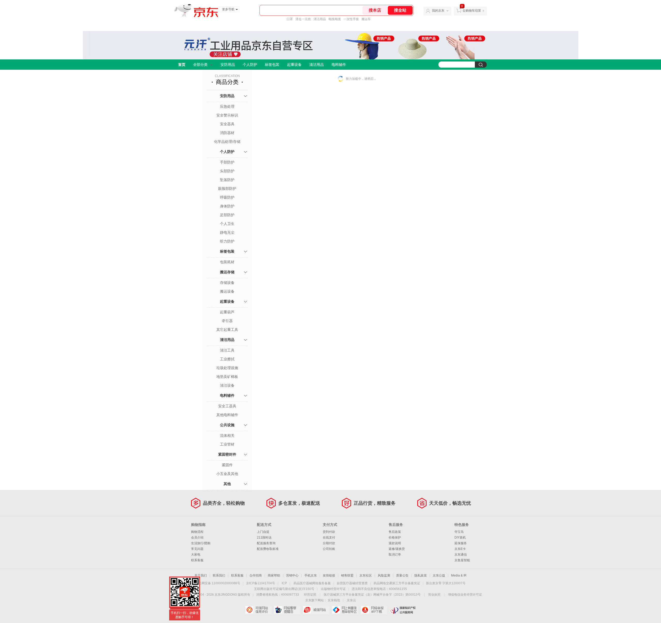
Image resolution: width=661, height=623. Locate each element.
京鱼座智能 (462, 560)
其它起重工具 (227, 330)
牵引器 (227, 321)
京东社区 (365, 575)
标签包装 (272, 65)
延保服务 (460, 543)
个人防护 (250, 65)
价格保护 (395, 537)
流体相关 (227, 435)
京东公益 (439, 575)
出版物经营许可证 (333, 589)
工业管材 (227, 444)
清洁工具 (227, 350)
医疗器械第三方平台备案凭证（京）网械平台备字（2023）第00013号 (372, 594)
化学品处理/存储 (227, 141)
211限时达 (264, 537)
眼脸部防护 (227, 188)
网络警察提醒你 (287, 610)
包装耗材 (227, 262)
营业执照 (434, 594)
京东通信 (460, 554)
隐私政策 (420, 575)
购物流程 (197, 532)
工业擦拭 (227, 359)
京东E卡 (460, 549)
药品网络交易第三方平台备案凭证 (397, 583)
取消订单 (395, 554)
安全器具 (227, 124)
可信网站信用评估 (258, 610)
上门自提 (263, 532)
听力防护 (227, 241)
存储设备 (227, 283)
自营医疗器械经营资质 (352, 583)
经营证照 (310, 594)
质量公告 (402, 575)
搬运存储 (227, 272)
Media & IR (459, 575)
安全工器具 (227, 406)
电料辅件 (339, 65)
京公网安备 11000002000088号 (217, 583)
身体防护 (227, 206)
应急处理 (227, 106)
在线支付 (329, 537)
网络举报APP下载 (374, 610)
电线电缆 (334, 19)
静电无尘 (227, 232)
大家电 (195, 554)
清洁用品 (319, 19)
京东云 (351, 600)
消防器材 (227, 133)
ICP (284, 583)
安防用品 (228, 65)
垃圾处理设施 (227, 368)
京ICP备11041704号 (260, 583)
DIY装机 (460, 537)
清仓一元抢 (303, 19)
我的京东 (438, 10)
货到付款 (329, 532)
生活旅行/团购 (200, 543)
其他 (227, 484)
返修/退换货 (397, 549)
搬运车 (366, 19)
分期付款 (329, 543)
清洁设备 (227, 385)
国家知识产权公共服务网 (403, 610)
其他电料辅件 (227, 415)
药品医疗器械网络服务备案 (312, 583)
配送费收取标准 (268, 549)
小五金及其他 (227, 474)
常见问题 (197, 549)
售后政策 (395, 532)
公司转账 (329, 549)
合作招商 (255, 575)
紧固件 (227, 465)
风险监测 (384, 575)
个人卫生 (227, 224)
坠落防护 (227, 180)
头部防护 (227, 171)
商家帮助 (274, 575)
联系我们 (219, 575)
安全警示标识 (227, 115)
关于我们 (200, 575)
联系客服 (197, 560)
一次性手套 (351, 19)
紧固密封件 (227, 454)
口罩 (290, 19)
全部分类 (200, 65)
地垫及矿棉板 (227, 377)
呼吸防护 (227, 197)
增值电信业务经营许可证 (465, 594)
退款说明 (395, 543)
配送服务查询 (266, 543)
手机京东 (310, 575)
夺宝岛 (459, 532)
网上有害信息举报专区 (345, 610)
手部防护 (227, 162)
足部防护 (227, 215)
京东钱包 (334, 600)
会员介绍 (197, 537)
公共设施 (227, 425)
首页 (181, 65)
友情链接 (329, 575)
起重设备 (294, 65)
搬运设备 (227, 291)
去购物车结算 (471, 10)
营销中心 (292, 575)
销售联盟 (347, 575)
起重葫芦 (227, 312)
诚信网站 (316, 610)
